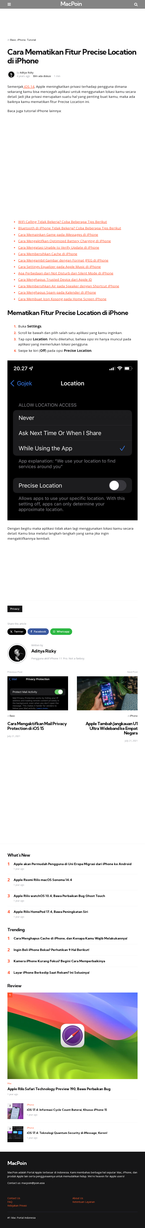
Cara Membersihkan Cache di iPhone (47, 254)
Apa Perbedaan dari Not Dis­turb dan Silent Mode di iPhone (65, 273)
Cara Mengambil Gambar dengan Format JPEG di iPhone (63, 260)
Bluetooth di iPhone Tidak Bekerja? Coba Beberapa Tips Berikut (69, 228)
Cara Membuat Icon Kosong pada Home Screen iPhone (62, 299)
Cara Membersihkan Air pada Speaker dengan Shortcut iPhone (68, 286)
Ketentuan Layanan (83, 1201)
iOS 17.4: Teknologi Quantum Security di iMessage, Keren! (67, 1133)
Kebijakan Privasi (17, 1205)
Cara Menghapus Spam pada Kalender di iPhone (57, 292)
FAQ (9, 1201)
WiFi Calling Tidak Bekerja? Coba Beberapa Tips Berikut (62, 221)
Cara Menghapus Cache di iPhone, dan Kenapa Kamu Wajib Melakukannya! (70, 938)
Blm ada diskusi (42, 76)
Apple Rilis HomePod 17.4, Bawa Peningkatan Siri (51, 912)
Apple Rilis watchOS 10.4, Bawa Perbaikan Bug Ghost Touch (59, 896)
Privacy (14, 608)
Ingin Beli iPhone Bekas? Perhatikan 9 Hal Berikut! (51, 950)
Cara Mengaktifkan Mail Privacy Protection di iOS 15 (37, 726)
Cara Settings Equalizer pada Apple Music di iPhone (59, 266)
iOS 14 (28, 86)
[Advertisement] (72, 21)
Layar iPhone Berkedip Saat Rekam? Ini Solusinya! (52, 972)
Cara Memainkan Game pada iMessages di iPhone (58, 234)
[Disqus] (72, 795)
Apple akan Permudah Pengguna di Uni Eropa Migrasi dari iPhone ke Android (73, 864)
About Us (77, 1198)
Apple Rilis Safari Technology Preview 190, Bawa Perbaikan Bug (59, 1089)
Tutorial (31, 39)
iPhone (22, 39)
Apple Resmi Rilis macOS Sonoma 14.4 (43, 880)
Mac (9, 1083)
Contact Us (13, 1198)
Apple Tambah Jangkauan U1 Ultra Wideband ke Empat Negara (112, 728)
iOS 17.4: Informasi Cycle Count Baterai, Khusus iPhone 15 (67, 1109)
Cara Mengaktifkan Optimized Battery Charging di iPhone (64, 241)
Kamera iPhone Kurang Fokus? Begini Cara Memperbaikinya (59, 961)
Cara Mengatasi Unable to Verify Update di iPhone (58, 247)
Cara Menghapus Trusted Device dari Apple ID (55, 279)
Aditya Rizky (26, 72)
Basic (13, 39)
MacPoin (71, 3)
